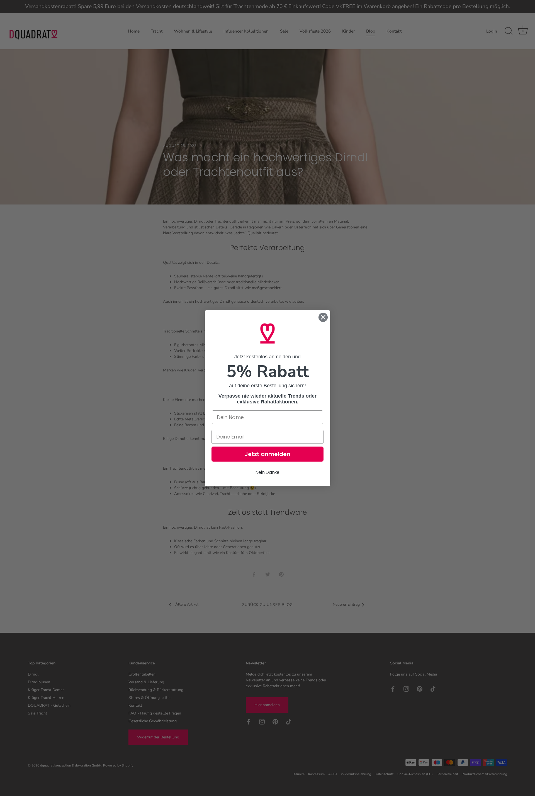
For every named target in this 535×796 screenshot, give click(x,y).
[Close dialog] (323, 317)
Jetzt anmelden (267, 454)
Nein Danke (267, 472)
